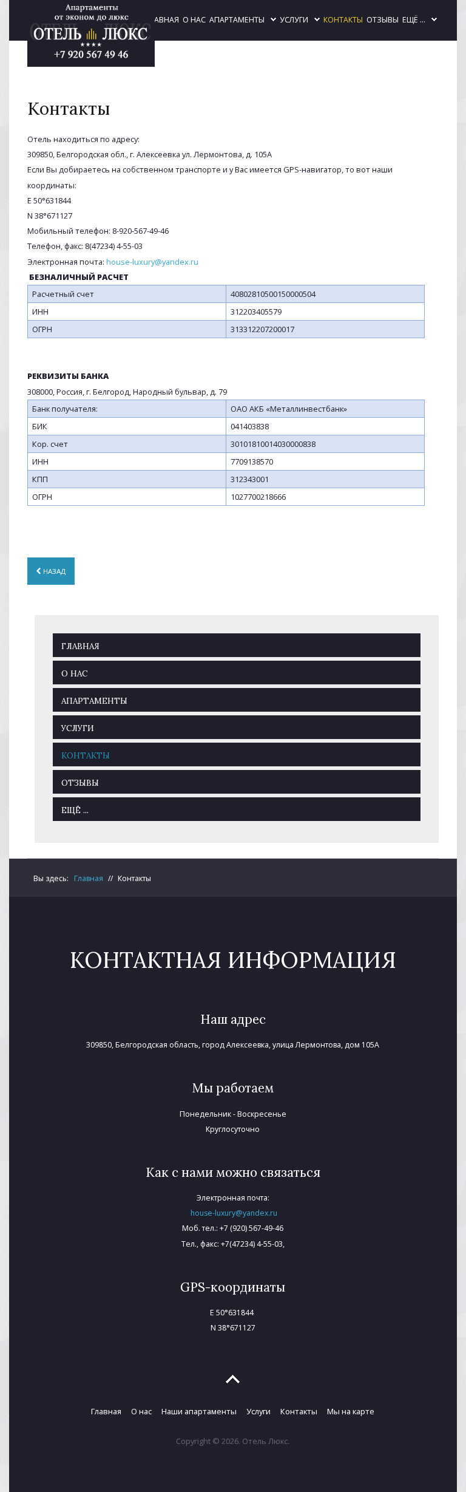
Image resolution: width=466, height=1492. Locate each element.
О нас (194, 20)
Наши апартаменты (199, 1411)
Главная (106, 1411)
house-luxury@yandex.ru (152, 261)
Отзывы (382, 20)
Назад (53, 571)
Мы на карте (350, 1411)
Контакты (343, 20)
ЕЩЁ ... (413, 20)
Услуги (294, 20)
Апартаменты (237, 20)
